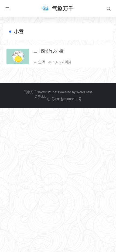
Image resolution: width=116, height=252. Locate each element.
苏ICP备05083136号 (67, 99)
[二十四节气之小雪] (17, 56)
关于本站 (40, 96)
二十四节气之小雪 (48, 51)
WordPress (84, 91)
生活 (41, 61)
